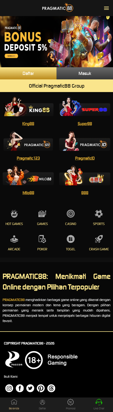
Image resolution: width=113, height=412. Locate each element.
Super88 (85, 123)
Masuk (85, 73)
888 (84, 192)
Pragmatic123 (28, 158)
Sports (99, 224)
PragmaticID (85, 158)
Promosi (70, 408)
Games (42, 224)
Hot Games (14, 224)
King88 (28, 123)
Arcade (14, 249)
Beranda (14, 408)
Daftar (28, 73)
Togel (70, 249)
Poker (42, 249)
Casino (70, 224)
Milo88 (28, 192)
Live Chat (99, 408)
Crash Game (99, 249)
